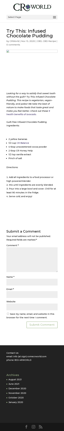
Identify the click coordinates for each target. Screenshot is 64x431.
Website (10, 301)
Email (10, 289)
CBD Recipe (49, 41)
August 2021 (15, 379)
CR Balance (23, 143)
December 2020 (17, 388)
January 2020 (15, 402)
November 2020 (17, 393)
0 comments (13, 44)
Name (10, 277)
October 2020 (16, 397)
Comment (12, 245)
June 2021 (13, 384)
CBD (39, 41)
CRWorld (14, 41)
